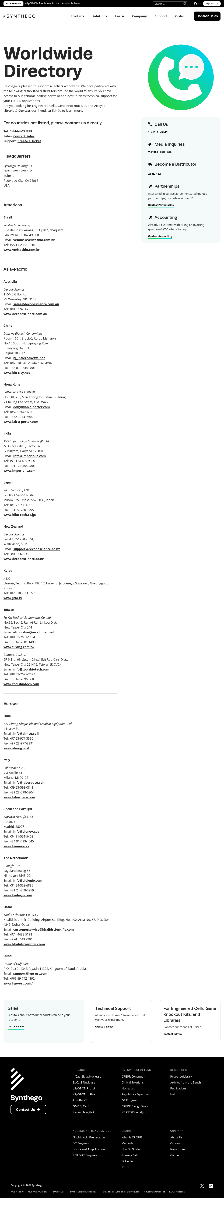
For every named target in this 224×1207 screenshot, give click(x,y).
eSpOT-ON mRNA (84, 1094)
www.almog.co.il (16, 748)
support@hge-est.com (30, 973)
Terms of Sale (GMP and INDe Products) (120, 1191)
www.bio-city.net (17, 372)
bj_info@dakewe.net (29, 358)
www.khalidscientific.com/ (24, 944)
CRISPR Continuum (134, 1076)
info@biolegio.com (27, 880)
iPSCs (125, 1167)
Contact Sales (23, 136)
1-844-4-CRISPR (21, 131)
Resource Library (181, 1076)
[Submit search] (185, 4)
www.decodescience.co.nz (24, 559)
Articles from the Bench (185, 1082)
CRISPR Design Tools (135, 1106)
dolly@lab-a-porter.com (31, 407)
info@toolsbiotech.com (31, 669)
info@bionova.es (26, 831)
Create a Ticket (29, 141)
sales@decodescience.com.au (36, 304)
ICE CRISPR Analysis (134, 1112)
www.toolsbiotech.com (21, 684)
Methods (127, 1143)
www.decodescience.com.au (25, 314)
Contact (175, 1155)
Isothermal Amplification (89, 1149)
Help (173, 1094)
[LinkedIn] (211, 1186)
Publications (178, 1088)
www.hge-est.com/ (18, 983)
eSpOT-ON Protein (84, 1088)
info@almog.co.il (26, 733)
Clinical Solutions (133, 1082)
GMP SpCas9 (81, 1106)
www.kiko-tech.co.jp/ (20, 515)
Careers (175, 1143)
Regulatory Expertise (135, 1094)
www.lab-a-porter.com (21, 421)
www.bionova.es (16, 846)
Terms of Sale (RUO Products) (83, 1191)
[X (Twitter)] (202, 1186)
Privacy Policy (16, 1191)
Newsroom (177, 1149)
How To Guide (131, 1149)
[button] (197, 3)
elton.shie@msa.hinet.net (33, 632)
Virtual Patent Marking (154, 1191)
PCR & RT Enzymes (85, 1155)
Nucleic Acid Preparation (89, 1137)
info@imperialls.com (29, 456)
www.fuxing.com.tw (19, 647)
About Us (176, 1137)
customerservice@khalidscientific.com (43, 929)
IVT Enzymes (130, 1100)
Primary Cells (130, 1155)
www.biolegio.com (18, 895)
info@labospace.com (29, 782)
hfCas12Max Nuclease (87, 1076)
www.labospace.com (19, 797)
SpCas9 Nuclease (84, 1082)
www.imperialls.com (20, 470)
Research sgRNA (83, 1112)
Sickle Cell (128, 1161)
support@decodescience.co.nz (36, 549)
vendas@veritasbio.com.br (34, 240)
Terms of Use (58, 1191)
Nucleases (128, 1088)
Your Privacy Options (37, 1191)
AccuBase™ (80, 1100)
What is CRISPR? (132, 1137)
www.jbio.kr (13, 598)
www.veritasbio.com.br (22, 250)
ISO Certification (177, 1191)
